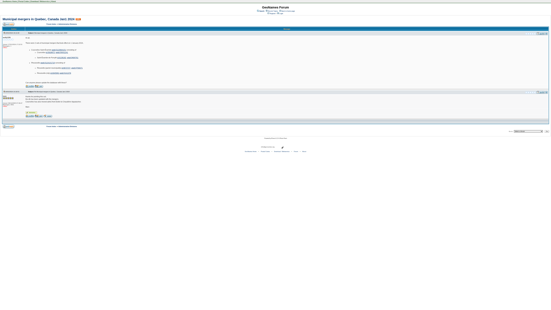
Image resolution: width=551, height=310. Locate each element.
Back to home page (288, 11)
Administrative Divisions (67, 24)
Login (281, 13)
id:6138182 (61, 58)
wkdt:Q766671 (77, 68)
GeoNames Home (9, 1)
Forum (296, 151)
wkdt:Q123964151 (59, 50)
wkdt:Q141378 (65, 73)
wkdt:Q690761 (72, 58)
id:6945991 (54, 73)
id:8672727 (66, 68)
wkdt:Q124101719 (47, 63)
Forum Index (51, 24)
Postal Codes (23, 1)
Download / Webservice (40, 1)
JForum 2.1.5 (274, 138)
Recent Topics (273, 11)
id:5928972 (50, 53)
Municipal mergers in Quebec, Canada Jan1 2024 (38, 19)
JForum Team (283, 138)
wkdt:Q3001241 (62, 53)
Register (272, 13)
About (53, 1)
